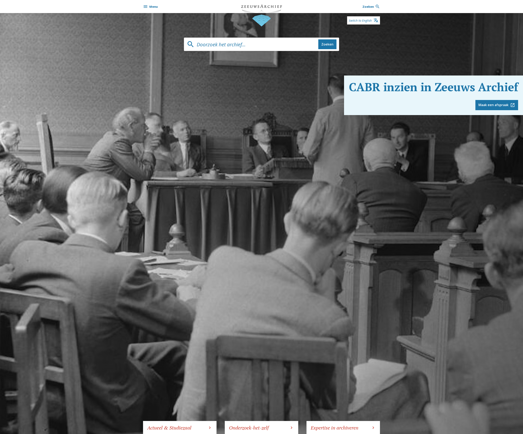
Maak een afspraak (493, 105)
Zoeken (327, 44)
